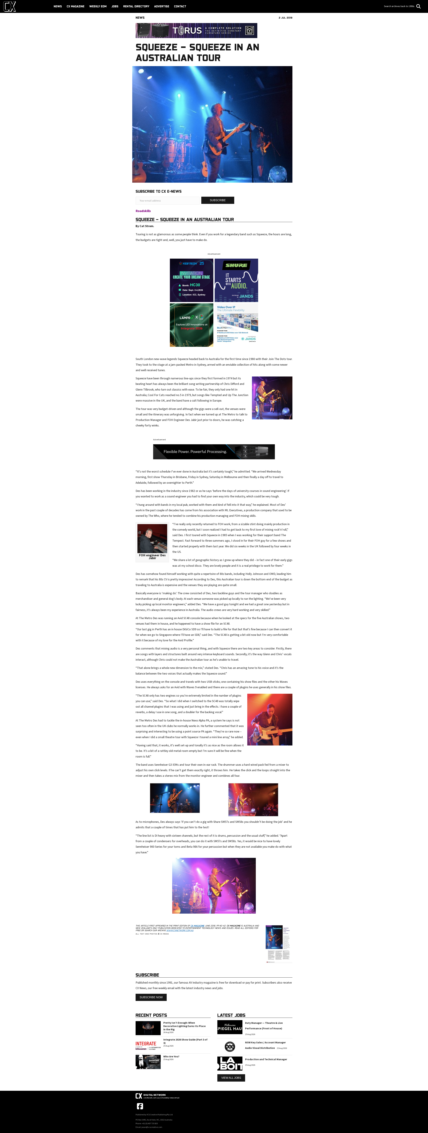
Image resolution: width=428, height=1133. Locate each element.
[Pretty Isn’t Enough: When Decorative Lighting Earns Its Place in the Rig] (148, 1028)
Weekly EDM (97, 6)
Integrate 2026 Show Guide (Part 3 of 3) (185, 1041)
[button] (217, 200)
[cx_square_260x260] (236, 280)
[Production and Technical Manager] (229, 1063)
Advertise (161, 6)
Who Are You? (171, 1056)
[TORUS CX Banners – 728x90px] (196, 30)
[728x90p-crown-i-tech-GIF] (214, 451)
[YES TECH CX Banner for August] (191, 280)
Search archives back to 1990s (399, 6)
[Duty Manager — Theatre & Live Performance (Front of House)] (229, 1027)
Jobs (114, 6)
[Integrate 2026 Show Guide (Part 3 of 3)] (148, 1045)
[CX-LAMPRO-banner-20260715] (191, 325)
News (58, 6)
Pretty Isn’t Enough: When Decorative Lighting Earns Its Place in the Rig (184, 1026)
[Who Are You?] (148, 1062)
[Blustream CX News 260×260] (236, 325)
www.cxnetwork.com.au (179, 930)
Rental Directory (136, 6)
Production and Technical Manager (266, 1059)
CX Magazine (75, 6)
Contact (180, 6)
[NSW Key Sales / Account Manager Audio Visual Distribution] (229, 1046)
